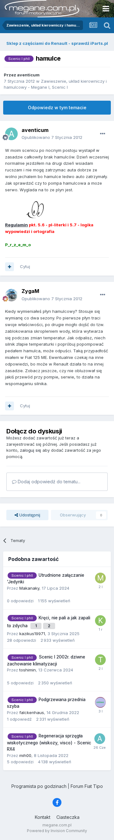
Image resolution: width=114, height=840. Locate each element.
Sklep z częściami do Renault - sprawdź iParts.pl (57, 43)
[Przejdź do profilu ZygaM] (11, 295)
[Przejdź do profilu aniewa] (100, 702)
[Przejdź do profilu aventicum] (11, 134)
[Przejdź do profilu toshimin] (100, 659)
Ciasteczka (67, 817)
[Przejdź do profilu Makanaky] (100, 578)
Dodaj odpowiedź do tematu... (48, 481)
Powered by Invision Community (57, 830)
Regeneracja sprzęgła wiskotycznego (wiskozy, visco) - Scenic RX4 (49, 742)
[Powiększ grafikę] (25, 210)
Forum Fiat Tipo (87, 786)
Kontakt (42, 817)
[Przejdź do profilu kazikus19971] (100, 620)
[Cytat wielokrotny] (9, 266)
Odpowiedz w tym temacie (57, 107)
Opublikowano (52, 137)
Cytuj (25, 266)
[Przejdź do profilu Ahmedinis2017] (99, 738)
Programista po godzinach (38, 786)
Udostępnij (29, 514)
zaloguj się (30, 450)
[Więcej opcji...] (102, 134)
